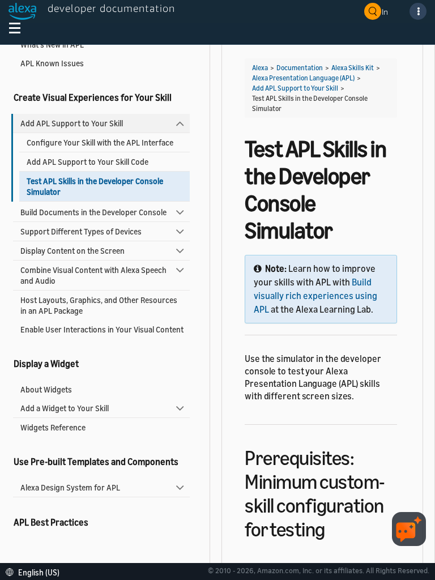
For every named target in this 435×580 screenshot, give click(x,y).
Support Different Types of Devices (81, 231)
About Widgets (46, 389)
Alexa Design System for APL (70, 487)
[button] (35, 571)
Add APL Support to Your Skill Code (87, 162)
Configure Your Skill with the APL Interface (100, 142)
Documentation (299, 67)
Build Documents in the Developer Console (93, 212)
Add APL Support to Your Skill (71, 123)
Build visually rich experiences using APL (315, 295)
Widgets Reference (53, 427)
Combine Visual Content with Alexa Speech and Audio (93, 275)
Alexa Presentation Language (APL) (303, 78)
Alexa (260, 67)
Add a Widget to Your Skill (64, 408)
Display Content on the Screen (72, 250)
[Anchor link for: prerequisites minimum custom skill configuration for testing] (335, 528)
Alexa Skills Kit (352, 67)
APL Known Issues (52, 63)
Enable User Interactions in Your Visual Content (102, 329)
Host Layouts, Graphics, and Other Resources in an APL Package (98, 305)
